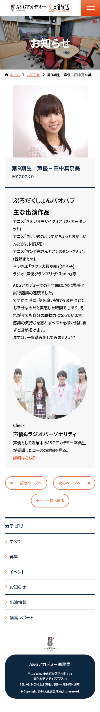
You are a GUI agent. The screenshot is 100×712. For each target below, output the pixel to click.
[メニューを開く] (90, 8)
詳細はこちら (24, 457)
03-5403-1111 (35, 684)
